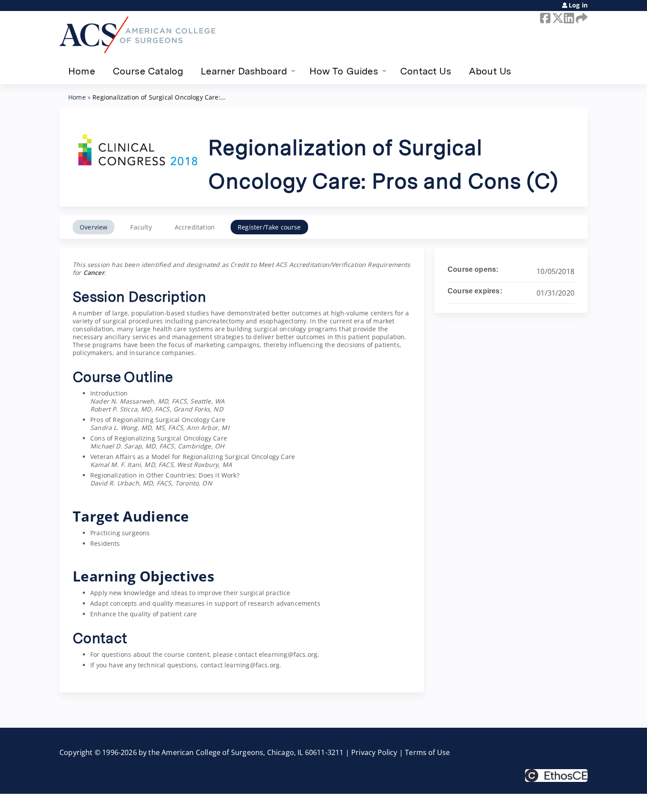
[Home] (137, 35)
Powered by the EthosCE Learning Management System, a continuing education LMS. (556, 775)
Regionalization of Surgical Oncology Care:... (159, 97)
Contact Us (425, 71)
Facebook (544, 18)
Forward (580, 18)
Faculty (140, 227)
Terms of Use (427, 752)
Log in (578, 5)
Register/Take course (269, 227)
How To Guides (343, 71)
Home (81, 71)
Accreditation (195, 227)
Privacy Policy (374, 752)
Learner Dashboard (244, 71)
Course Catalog (148, 71)
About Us (490, 71)
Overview (93, 227)
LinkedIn (568, 18)
